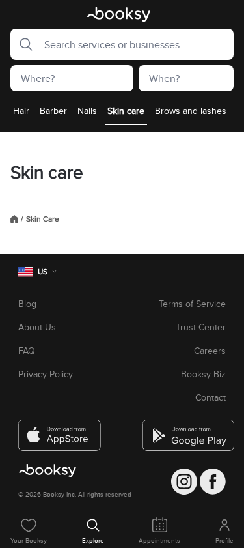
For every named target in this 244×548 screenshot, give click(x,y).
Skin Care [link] (42, 219)
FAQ (26, 350)
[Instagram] (184, 482)
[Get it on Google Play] (184, 430)
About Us (37, 327)
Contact (210, 397)
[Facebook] (213, 482)
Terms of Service (192, 303)
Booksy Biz (203, 374)
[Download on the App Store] (60, 430)
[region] (122, 114)
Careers (210, 350)
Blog (27, 303)
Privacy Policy (45, 374)
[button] (22, 44)
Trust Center (201, 327)
